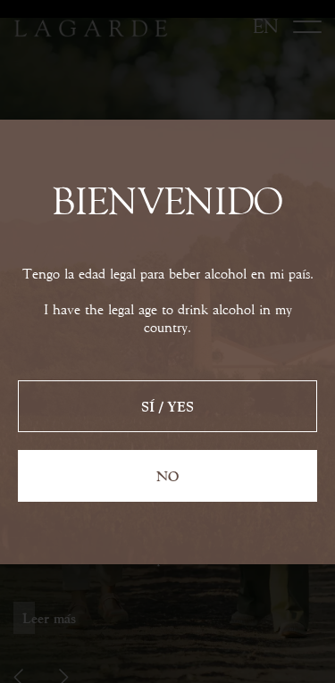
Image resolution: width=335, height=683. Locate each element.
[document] (167, 341)
